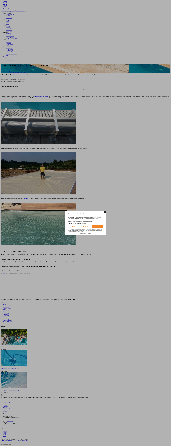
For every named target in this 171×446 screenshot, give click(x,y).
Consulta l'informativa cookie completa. (77, 223)
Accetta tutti (97, 226)
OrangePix (89, 233)
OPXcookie (82, 233)
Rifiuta (73, 226)
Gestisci (85, 226)
